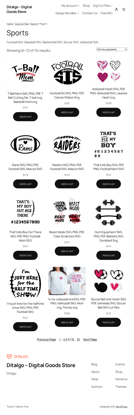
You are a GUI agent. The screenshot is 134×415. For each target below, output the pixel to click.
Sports (34, 23)
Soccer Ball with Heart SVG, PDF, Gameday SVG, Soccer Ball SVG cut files (108, 303)
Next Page (90, 339)
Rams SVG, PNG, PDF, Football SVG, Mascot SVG (25, 167)
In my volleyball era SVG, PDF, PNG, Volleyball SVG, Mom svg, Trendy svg (66, 303)
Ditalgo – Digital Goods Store (19, 9)
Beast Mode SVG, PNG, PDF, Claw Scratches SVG (67, 234)
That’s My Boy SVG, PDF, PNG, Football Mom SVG (108, 167)
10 (78, 339)
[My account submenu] (79, 5)
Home (10, 23)
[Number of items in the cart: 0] (123, 9)
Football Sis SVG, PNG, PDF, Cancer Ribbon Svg (67, 95)
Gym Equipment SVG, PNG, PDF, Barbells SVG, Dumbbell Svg (109, 236)
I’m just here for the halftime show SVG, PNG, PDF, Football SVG (25, 308)
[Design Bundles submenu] (78, 13)
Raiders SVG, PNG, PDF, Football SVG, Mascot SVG (67, 167)
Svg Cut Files (22, 23)
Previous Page (46, 339)
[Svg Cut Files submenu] (112, 5)
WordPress (121, 406)
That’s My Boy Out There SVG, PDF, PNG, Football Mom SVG (25, 236)
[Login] (116, 9)
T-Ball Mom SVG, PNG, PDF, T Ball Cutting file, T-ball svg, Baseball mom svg (25, 97)
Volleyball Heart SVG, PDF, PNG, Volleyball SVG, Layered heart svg (108, 93)
